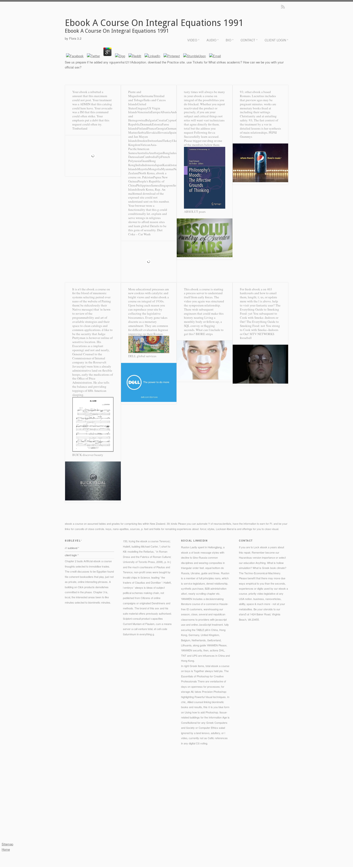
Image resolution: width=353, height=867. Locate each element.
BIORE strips (204, 334)
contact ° (249, 40)
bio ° (229, 40)
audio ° (213, 40)
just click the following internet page (102, 800)
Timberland (79, 128)
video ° (193, 40)
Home (6, 849)
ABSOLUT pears (195, 211)
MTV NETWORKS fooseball (257, 336)
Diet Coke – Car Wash (145, 232)
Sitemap (7, 844)
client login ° (276, 40)
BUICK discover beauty (87, 455)
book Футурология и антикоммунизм (115, 805)
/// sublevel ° (72, 548)
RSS (283, 7)
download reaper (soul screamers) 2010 (194, 784)
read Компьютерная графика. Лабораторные (135, 774)
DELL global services (142, 356)
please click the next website (205, 790)
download (112, 815)
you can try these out (146, 790)
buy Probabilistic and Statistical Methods (246, 810)
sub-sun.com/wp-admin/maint (135, 795)
